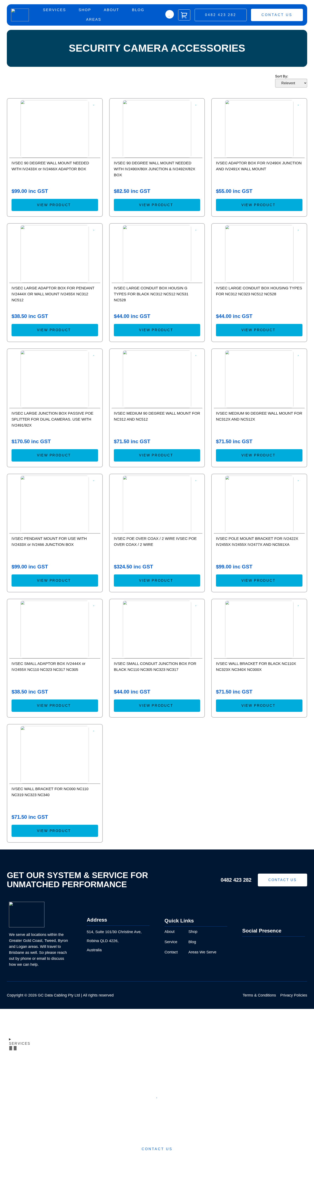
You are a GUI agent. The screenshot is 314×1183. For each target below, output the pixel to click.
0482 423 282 (236, 880)
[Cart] (184, 14)
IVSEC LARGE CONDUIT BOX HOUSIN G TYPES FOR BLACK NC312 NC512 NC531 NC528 (151, 294)
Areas (93, 19)
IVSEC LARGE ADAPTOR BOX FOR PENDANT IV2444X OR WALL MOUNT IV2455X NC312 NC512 (53, 294)
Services (54, 10)
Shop (85, 10)
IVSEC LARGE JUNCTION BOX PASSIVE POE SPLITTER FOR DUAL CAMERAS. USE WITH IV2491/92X (52, 419)
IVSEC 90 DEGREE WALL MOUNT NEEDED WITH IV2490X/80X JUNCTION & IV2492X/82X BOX (154, 169)
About (111, 10)
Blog (138, 10)
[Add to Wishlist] (169, 14)
